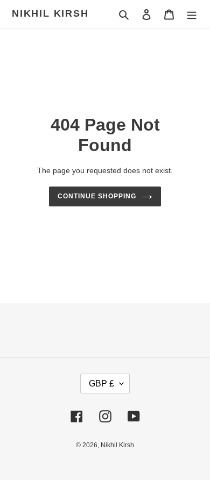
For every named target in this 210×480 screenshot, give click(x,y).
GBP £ (101, 383)
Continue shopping (97, 196)
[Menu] (191, 14)
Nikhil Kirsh (50, 13)
